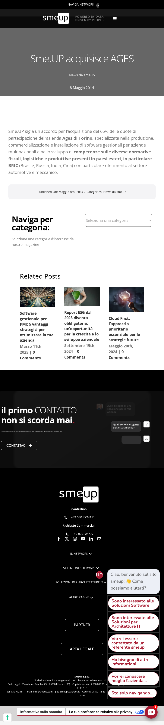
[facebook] (59, 539)
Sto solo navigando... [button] (132, 693)
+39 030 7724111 (83, 517)
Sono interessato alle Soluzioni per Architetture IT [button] (132, 622)
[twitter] (67, 539)
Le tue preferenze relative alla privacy (100, 712)
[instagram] (75, 539)
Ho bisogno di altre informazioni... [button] (130, 662)
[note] (133, 581)
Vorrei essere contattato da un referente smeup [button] (128, 643)
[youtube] (83, 539)
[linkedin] (91, 539)
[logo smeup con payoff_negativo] (74, 15)
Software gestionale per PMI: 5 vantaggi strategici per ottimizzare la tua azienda (37, 327)
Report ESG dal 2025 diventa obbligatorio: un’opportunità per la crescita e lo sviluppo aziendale (81, 326)
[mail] (99, 539)
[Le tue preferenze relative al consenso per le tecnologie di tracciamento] (7, 717)
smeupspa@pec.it (70, 691)
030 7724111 (18, 691)
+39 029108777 (83, 534)
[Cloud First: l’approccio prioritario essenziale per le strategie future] (126, 299)
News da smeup (82, 75)
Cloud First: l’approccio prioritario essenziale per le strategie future (124, 329)
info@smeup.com (43, 691)
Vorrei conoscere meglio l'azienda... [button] (129, 678)
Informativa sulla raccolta (41, 712)
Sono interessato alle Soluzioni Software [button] (132, 603)
